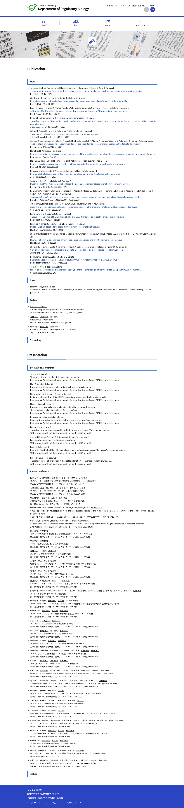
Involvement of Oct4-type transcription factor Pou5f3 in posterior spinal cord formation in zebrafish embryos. (80, 183)
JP (146, 9)
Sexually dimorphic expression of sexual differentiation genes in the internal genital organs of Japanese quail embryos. (84, 206)
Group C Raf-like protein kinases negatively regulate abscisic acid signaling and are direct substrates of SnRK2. (85, 197)
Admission (140, 25)
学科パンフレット (116, 5)
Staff (76, 24)
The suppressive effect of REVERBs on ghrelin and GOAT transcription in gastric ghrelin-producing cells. (77, 216)
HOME (44, 25)
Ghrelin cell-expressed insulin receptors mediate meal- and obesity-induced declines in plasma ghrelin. (76, 249)
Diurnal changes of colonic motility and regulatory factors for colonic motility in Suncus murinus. (73, 259)
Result (108, 25)
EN (153, 9)
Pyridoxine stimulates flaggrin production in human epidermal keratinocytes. (65, 226)
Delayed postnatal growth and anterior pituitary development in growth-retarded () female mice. (75, 173)
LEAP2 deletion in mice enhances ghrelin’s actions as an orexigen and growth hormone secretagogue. (76, 239)
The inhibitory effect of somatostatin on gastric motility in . (64, 133)
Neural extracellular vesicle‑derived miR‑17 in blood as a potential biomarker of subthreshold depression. (77, 164)
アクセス (153, 5)
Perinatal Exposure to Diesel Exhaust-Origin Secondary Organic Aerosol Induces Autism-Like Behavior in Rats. (79, 101)
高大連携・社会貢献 (136, 5)
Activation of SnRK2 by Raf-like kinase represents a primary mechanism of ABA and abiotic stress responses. (79, 111)
